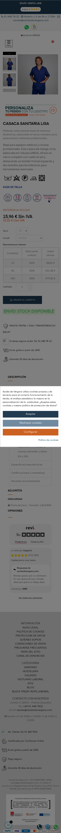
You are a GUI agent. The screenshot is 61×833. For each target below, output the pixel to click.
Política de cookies (48, 440)
